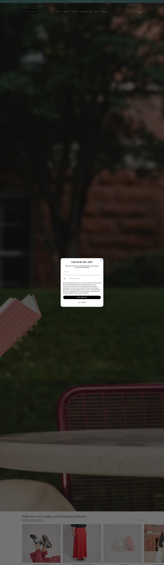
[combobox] (65, 278)
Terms (86, 293)
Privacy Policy (78, 293)
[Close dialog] (101, 260)
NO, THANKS (82, 302)
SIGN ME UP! (82, 297)
